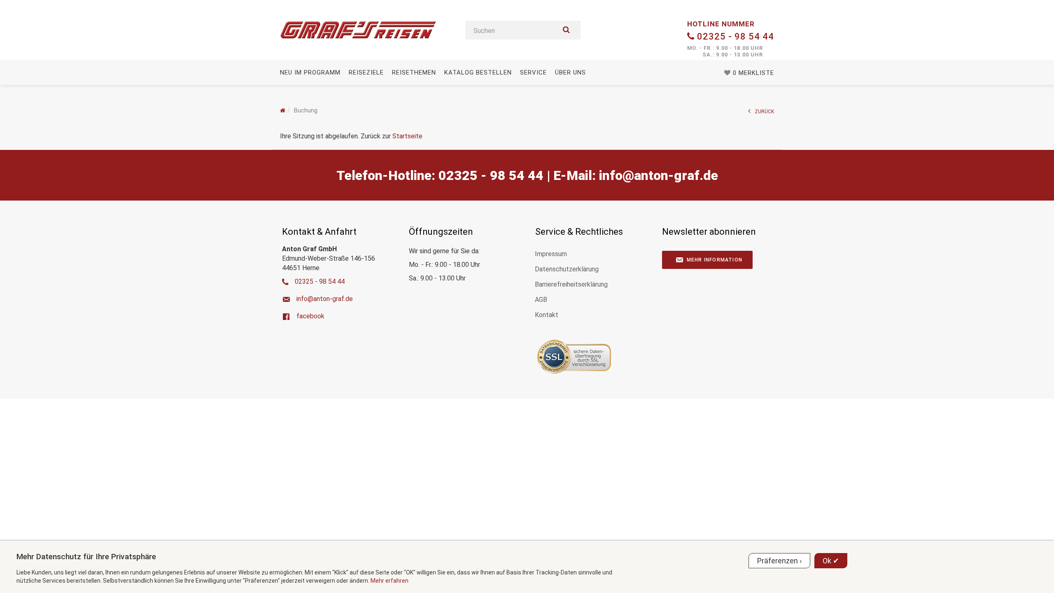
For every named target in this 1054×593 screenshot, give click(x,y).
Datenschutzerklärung (567, 269)
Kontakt (546, 315)
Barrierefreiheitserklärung (571, 284)
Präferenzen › (779, 560)
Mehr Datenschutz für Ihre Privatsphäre (86, 556)
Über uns (570, 72)
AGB (541, 300)
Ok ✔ (831, 560)
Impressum (551, 254)
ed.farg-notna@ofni (658, 175)
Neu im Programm (310, 72)
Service (533, 72)
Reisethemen (414, 72)
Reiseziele (366, 72)
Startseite (407, 136)
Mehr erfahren (389, 580)
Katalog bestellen (478, 72)
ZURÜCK (764, 111)
